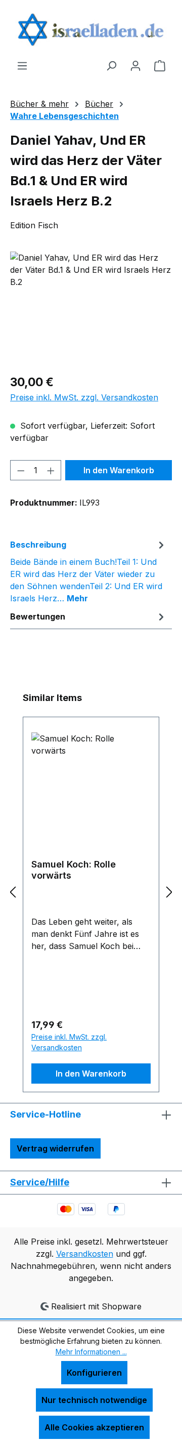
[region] (91, 308)
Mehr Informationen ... (91, 1351)
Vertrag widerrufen (55, 1148)
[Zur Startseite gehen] (91, 29)
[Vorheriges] (12, 891)
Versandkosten (84, 1254)
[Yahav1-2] (91, 308)
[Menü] (22, 65)
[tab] (88, 571)
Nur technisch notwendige (94, 1400)
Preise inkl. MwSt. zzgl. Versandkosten (84, 397)
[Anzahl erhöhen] (51, 470)
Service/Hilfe (39, 1182)
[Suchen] (111, 65)
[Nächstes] (169, 891)
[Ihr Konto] (135, 65)
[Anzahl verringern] (20, 470)
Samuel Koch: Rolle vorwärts (73, 870)
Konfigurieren (94, 1373)
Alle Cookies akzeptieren (94, 1427)
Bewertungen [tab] (37, 616)
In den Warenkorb (118, 470)
